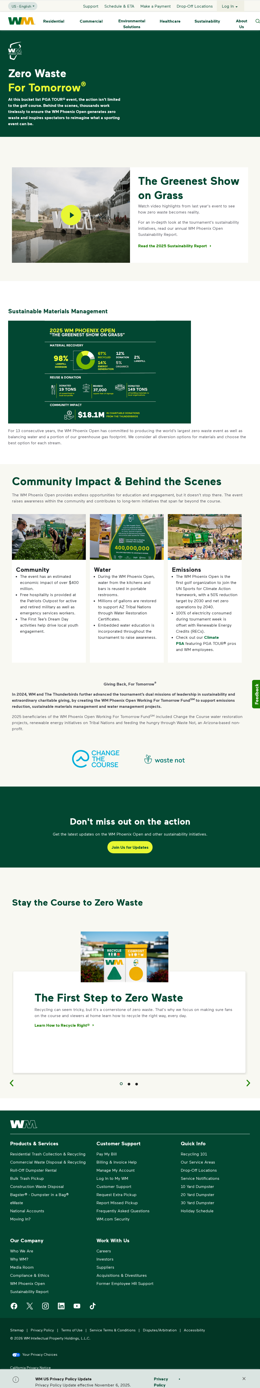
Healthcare (170, 21)
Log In (228, 6)
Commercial (91, 21)
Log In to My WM (112, 1178)
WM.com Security (112, 1218)
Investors (104, 1258)
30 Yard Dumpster (197, 1202)
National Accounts (27, 1210)
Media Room (22, 1267)
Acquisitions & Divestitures (121, 1275)
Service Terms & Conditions (113, 1330)
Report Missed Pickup (117, 1202)
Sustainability (207, 21)
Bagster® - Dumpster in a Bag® (39, 1194)
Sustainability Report (29, 1291)
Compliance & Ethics (29, 1275)
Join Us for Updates (130, 847)
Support (90, 6)
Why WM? (19, 1258)
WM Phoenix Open (27, 1283)
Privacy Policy (42, 1330)
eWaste (16, 1202)
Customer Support (113, 1186)
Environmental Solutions (131, 23)
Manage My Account (115, 1170)
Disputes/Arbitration (160, 1330)
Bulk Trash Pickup (27, 1178)
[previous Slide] (8, 1083)
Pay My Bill (106, 1153)
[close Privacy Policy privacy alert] (244, 1378)
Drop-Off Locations (195, 6)
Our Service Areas (198, 1162)
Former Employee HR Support (124, 1283)
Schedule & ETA (119, 6)
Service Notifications (200, 1178)
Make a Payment (155, 6)
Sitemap (17, 1330)
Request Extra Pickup (116, 1194)
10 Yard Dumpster (197, 1186)
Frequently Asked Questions (123, 1210)
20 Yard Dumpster (197, 1194)
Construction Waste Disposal (37, 1186)
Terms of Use (72, 1330)
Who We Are (21, 1250)
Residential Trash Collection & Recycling (48, 1153)
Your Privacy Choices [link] (39, 1354)
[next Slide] (251, 1083)
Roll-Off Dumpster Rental (33, 1170)
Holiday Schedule (197, 1210)
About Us (241, 23)
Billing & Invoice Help (116, 1162)
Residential (53, 21)
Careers (103, 1250)
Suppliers (105, 1267)
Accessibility (194, 1330)
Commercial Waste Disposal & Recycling (48, 1162)
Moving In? (20, 1218)
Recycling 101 (194, 1153)
